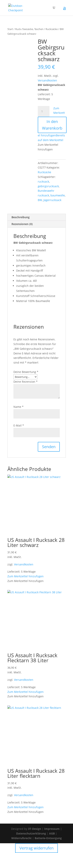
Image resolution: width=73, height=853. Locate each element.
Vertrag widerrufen (36, 848)
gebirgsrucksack (48, 186)
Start (10, 29)
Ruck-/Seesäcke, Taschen (29, 29)
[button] (25, 576)
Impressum (52, 829)
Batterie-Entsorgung (48, 838)
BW (40, 200)
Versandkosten (47, 80)
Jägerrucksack (52, 200)
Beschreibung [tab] (20, 217)
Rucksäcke (52, 29)
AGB (52, 833)
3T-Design (34, 829)
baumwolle (57, 195)
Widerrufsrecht (21, 838)
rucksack (43, 181)
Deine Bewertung (25, 372)
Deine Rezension (25, 381)
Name (18, 407)
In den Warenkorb (52, 125)
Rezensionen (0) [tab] (22, 224)
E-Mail (18, 425)
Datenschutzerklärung (31, 833)
